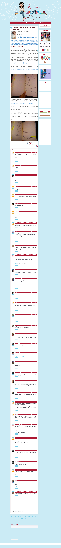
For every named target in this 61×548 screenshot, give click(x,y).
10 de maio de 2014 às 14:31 (33, 352)
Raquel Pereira (18, 343)
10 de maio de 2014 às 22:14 (33, 372)
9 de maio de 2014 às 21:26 (33, 333)
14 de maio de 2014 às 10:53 (33, 392)
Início (19, 22)
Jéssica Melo (17, 352)
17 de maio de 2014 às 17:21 (33, 450)
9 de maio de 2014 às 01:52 (33, 203)
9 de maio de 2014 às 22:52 (33, 343)
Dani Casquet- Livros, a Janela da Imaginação (20, 169)
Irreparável (17, 152)
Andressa (17, 302)
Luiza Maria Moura (18, 372)
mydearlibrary (17, 263)
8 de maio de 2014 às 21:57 (33, 186)
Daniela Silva (17, 380)
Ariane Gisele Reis (18, 255)
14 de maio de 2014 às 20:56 (33, 414)
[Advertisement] (45, 131)
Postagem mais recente (17, 516)
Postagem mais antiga (31, 516)
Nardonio (17, 450)
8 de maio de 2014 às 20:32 (33, 152)
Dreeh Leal (17, 480)
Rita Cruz (17, 269)
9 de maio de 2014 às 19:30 (33, 314)
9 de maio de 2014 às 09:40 (33, 231)
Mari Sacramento (18, 424)
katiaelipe (17, 245)
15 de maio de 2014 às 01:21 (33, 424)
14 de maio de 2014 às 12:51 (33, 402)
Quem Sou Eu (26, 22)
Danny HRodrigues (18, 165)
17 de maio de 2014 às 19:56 (33, 461)
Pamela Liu (17, 333)
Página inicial (24, 518)
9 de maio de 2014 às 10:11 (33, 255)
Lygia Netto (17, 292)
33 (35, 146)
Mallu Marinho (18, 461)
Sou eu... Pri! (16, 475)
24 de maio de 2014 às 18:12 (33, 480)
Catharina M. (17, 175)
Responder (16, 161)
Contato (41, 22)
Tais (16, 231)
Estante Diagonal (18, 278)
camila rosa (17, 392)
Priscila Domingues (18, 469)
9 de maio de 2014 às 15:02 (33, 269)
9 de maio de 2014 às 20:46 (33, 325)
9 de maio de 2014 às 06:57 (33, 211)
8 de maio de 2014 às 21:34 (33, 175)
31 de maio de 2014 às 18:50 (33, 492)
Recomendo (34, 22)
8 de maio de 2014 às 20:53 (33, 165)
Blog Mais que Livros (17, 486)
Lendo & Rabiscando (19, 437)
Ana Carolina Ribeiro (19, 203)
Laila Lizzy (17, 314)
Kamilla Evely (17, 325)
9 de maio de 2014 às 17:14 (33, 302)
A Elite (14, 51)
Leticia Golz (17, 361)
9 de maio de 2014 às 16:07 (33, 292)
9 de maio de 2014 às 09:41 (33, 245)
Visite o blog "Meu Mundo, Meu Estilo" (19, 356)
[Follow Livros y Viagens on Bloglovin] (14, 539)
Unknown (17, 186)
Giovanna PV (17, 492)
